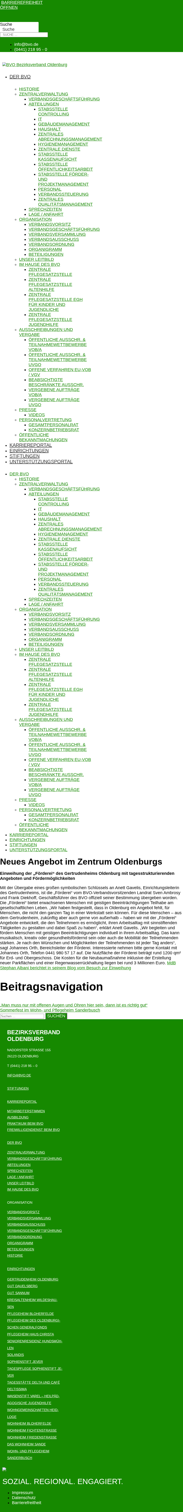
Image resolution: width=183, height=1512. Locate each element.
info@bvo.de (19, 1075)
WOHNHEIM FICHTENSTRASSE (32, 1430)
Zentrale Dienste (59, 149)
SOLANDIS (15, 1355)
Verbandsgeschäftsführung (64, 99)
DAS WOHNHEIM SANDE (26, 1444)
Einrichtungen (29, 450)
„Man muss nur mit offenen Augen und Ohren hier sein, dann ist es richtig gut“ (73, 1005)
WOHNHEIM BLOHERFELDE (29, 1423)
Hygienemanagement (63, 144)
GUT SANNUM (18, 1293)
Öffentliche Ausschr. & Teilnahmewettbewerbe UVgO (58, 359)
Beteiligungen (46, 254)
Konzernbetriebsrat (54, 429)
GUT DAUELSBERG (22, 1286)
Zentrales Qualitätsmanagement (65, 202)
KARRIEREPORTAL (22, 1101)
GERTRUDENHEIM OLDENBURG (32, 1279)
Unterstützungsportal (41, 461)
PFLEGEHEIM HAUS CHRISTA (30, 1334)
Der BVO (20, 76)
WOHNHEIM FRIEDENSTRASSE (32, 1437)
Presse (27, 409)
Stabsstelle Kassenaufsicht (57, 157)
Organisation (35, 219)
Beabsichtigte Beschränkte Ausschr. (56, 382)
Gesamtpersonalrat (53, 424)
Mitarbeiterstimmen (26, 1111)
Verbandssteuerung (63, 194)
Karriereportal (31, 445)
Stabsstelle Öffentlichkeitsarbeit (65, 167)
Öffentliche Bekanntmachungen (43, 437)
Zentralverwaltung (43, 94)
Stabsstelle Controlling (53, 111)
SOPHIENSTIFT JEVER (25, 1362)
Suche (6, 24)
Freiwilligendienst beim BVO (33, 1130)
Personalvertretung (45, 419)
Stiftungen (25, 456)
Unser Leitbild (36, 259)
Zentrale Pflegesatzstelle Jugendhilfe (50, 319)
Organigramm (45, 249)
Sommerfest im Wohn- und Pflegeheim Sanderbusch (50, 1010)
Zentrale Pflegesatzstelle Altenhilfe (50, 284)
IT (40, 119)
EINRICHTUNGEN (21, 1269)
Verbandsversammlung (57, 234)
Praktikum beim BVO (25, 1123)
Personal (49, 189)
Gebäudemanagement (64, 124)
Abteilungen (44, 104)
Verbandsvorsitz (50, 224)
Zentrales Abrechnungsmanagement (70, 137)
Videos (37, 414)
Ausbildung (18, 1117)
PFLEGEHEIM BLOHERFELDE (30, 1314)
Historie (29, 89)
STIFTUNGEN (18, 1088)
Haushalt (49, 129)
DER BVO (14, 1142)
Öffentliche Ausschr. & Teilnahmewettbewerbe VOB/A (58, 344)
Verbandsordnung (51, 244)
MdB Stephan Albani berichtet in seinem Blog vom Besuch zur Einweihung (88, 965)
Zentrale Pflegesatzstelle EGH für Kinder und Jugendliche (56, 302)
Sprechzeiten (45, 209)
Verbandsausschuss (54, 239)
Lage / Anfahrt (46, 214)
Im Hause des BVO (39, 264)
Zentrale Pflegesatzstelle (50, 272)
